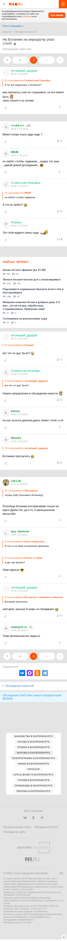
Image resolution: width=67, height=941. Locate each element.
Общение (7, 32)
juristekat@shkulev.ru (41, 917)
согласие (26, 16)
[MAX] (30, 673)
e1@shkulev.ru (41, 911)
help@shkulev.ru (26, 920)
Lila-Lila (16, 480)
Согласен (57, 15)
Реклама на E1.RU (46, 827)
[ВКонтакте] (22, 673)
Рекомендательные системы (17, 922)
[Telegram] (45, 673)
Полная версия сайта (17, 827)
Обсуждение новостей (25, 32)
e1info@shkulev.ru (21, 917)
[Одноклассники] (37, 673)
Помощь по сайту (14, 831)
